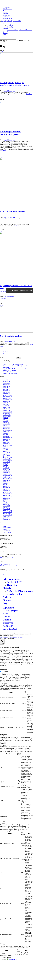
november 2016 (7, 512)
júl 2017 (5, 500)
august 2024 (6, 401)
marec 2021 (6, 442)
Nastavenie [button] (3, 635)
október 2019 (6, 459)
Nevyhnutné (5, 671)
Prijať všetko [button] (9, 635)
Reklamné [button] (2, 821)
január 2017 (6, 509)
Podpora (7, 597)
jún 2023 (5, 419)
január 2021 (6, 443)
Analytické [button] (3, 743)
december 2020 (7, 445)
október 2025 (6, 384)
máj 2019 (5, 466)
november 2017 (7, 493)
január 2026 (6, 383)
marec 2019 (6, 469)
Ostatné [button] (2, 943)
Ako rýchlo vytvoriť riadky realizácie (13, 364)
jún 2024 (5, 404)
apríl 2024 (6, 405)
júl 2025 (5, 387)
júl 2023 (5, 418)
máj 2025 (5, 389)
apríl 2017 (6, 504)
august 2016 (6, 516)
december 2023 (7, 412)
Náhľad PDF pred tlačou (10, 373)
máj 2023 (5, 421)
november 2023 (7, 413)
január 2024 (6, 410)
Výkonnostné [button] (3, 734)
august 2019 (6, 462)
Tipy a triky (6, 530)
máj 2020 (5, 449)
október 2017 (6, 495)
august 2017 (6, 498)
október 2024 (6, 398)
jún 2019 (5, 465)
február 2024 (6, 409)
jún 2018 (5, 483)
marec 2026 (6, 381)
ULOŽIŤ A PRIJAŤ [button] (5, 957)
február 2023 (6, 425)
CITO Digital (7, 296)
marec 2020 (6, 453)
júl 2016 (5, 518)
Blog (14, 91)
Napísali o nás (7, 527)
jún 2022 (5, 433)
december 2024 (7, 395)
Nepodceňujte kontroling (11, 336)
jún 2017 (5, 501)
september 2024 (7, 399)
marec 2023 (6, 424)
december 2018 (7, 474)
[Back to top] (0, 632)
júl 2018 (5, 481)
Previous (5, 351)
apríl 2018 (6, 486)
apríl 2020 (6, 451)
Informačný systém (11, 579)
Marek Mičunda (8, 217)
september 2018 (7, 478)
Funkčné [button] (2, 682)
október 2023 (6, 415)
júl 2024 (5, 402)
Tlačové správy (7, 532)
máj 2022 (5, 434)
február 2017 (6, 507)
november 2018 (7, 475)
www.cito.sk (10, 557)
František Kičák (8, 341)
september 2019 (7, 460)
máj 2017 (5, 503)
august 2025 (6, 386)
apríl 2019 (6, 468)
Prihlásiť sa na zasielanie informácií (8, 565)
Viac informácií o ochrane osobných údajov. (12, 637)
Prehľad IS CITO (14, 582)
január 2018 (6, 490)
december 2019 (7, 457)
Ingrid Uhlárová (8, 91)
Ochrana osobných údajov (6, 564)
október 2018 (6, 477)
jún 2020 (5, 448)
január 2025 (6, 393)
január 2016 (6, 519)
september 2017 (7, 496)
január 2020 (6, 456)
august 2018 (6, 480)
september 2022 (7, 430)
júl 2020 (5, 446)
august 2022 (6, 431)
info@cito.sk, (3, 557)
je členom (21, 290)
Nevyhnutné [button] (3, 669)
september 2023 (7, 416)
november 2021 (7, 437)
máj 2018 (5, 484)
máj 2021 (5, 440)
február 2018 (6, 489)
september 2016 (7, 515)
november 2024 (7, 396)
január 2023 (6, 427)
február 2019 (6, 471)
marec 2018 (6, 487)
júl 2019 (5, 463)
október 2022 (6, 428)
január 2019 (6, 472)
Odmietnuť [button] (28, 634)
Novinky (5, 529)
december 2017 (7, 492)
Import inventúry (7, 372)
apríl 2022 (6, 436)
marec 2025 (6, 390)
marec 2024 (6, 407)
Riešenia (7, 588)
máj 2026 (5, 380)
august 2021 (6, 439)
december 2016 (7, 510)
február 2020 (6, 454)
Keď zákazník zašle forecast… (13, 212)
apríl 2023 (6, 422)
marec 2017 (6, 506)
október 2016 (6, 513)
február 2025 (6, 392)
